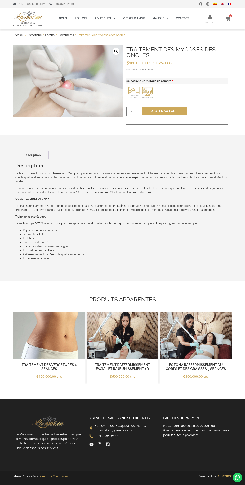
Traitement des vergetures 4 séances (49, 367)
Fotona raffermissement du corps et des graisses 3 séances (196, 367)
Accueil (19, 34)
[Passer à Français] (231, 4)
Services (81, 18)
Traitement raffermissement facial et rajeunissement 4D (122, 367)
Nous (63, 18)
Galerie (158, 18)
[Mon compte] (210, 17)
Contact (182, 18)
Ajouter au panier (164, 111)
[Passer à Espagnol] (217, 4)
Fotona (50, 34)
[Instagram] (208, 4)
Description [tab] (32, 155)
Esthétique (35, 34)
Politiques (103, 18)
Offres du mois (134, 18)
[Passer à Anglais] (224, 4)
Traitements (66, 34)
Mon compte (210, 22)
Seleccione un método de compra (149, 81)
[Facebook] (200, 4)
